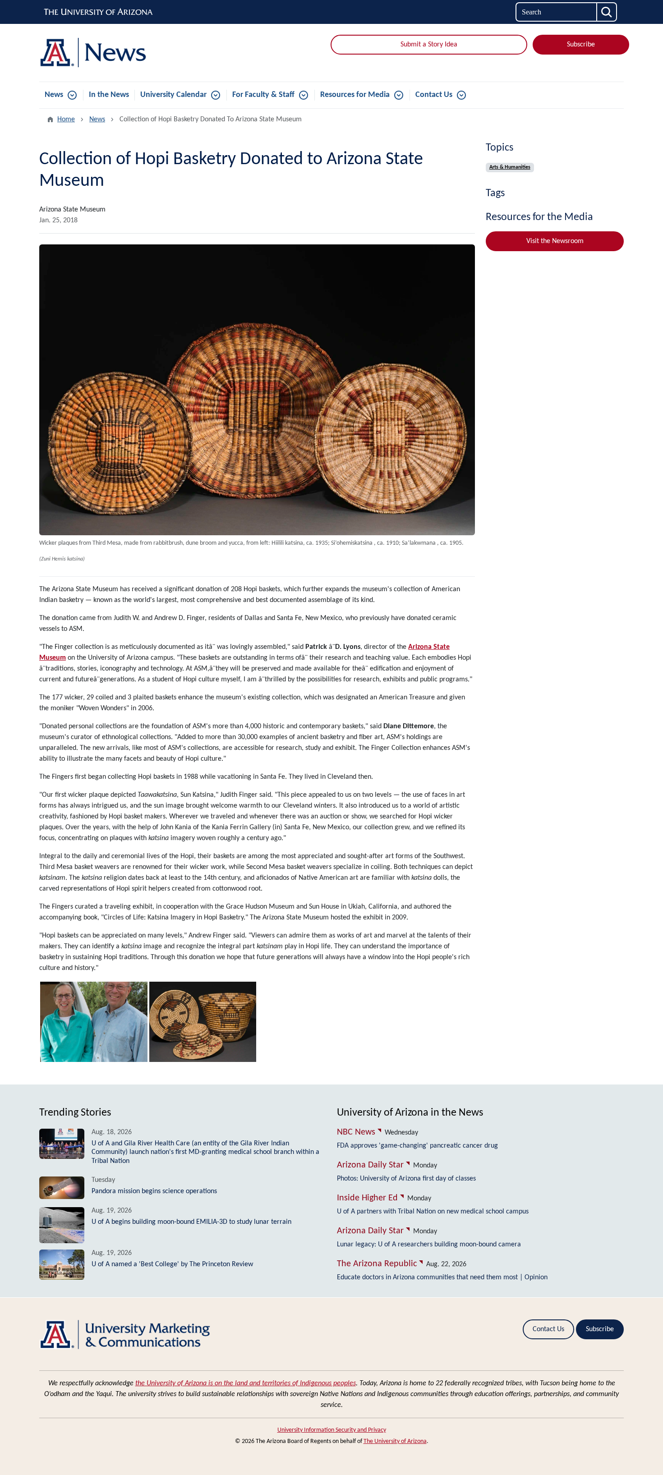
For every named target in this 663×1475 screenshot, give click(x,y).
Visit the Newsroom (555, 241)
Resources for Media (355, 95)
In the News (109, 95)
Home (66, 119)
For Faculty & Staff (263, 95)
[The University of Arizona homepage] (99, 12)
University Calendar (173, 95)
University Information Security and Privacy (331, 1430)
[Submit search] (607, 12)
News (54, 95)
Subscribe (581, 44)
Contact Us (433, 95)
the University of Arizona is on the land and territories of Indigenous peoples (245, 1383)
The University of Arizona (395, 1441)
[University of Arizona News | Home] (133, 53)
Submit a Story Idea (429, 44)
